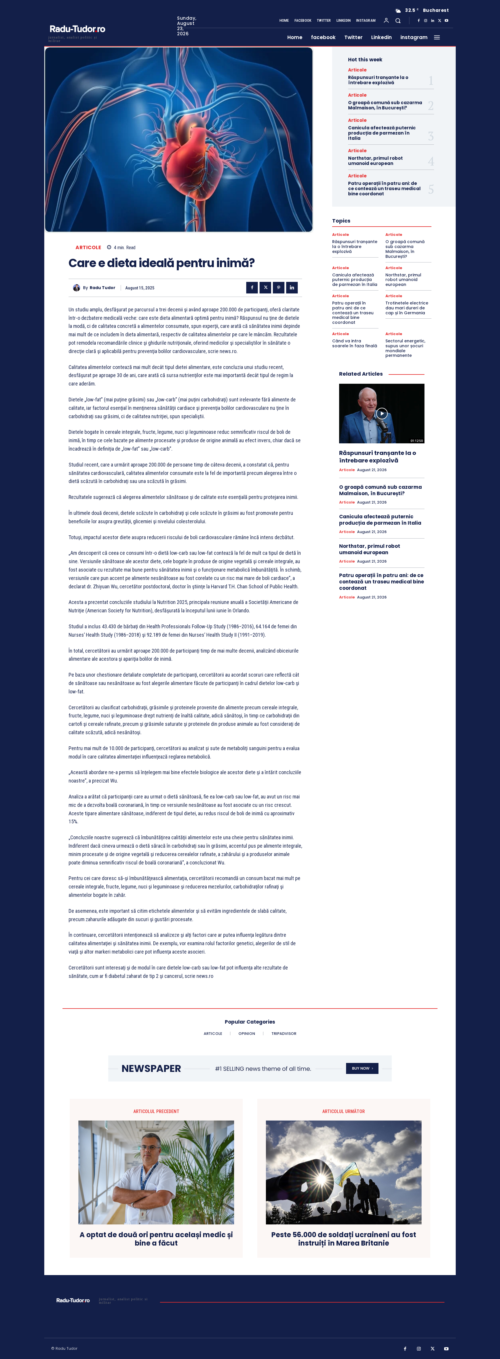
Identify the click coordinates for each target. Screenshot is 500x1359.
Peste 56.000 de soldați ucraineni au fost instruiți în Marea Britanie (343, 1239)
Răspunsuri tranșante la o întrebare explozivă (378, 80)
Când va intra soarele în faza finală (354, 343)
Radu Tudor (102, 287)
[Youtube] (446, 20)
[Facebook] (418, 20)
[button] (398, 20)
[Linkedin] (432, 20)
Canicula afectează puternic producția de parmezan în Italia (382, 133)
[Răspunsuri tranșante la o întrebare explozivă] (381, 413)
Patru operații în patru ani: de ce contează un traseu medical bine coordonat (384, 188)
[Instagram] (425, 20)
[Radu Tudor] (78, 287)
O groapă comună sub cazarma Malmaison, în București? (385, 105)
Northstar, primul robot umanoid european (375, 160)
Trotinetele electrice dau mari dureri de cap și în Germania (406, 308)
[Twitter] (439, 20)
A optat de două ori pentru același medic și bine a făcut (156, 1239)
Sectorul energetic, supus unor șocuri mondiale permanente (405, 348)
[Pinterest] (278, 287)
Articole (88, 247)
